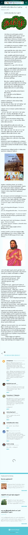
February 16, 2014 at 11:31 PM (12, 396)
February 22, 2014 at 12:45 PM (12, 445)
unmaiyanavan (10, 360)
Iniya (8, 430)
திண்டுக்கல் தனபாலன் (11, 383)
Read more (24, 490)
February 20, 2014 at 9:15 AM (14, 430)
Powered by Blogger (14, 529)
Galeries (17, 532)
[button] (26, 7)
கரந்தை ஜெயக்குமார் (11, 412)
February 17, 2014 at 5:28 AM (12, 413)
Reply (8, 380)
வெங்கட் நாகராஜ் (10, 444)
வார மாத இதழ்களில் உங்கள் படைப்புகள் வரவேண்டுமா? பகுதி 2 (11, 511)
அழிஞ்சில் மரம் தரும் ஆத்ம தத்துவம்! (10, 495)
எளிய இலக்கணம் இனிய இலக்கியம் (12, 355)
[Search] (26, 3)
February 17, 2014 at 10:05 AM (12, 423)
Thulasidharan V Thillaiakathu (13, 395)
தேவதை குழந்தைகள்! (7, 479)
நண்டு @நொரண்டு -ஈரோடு (12, 422)
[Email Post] (4, 352)
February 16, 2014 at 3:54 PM (18, 360)
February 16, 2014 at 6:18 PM (12, 384)
